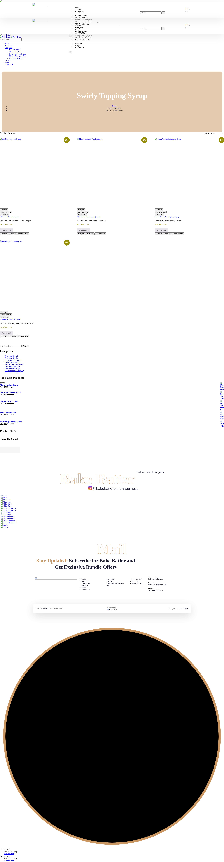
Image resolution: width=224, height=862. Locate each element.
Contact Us (79, 48)
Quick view (4, 214)
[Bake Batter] (5, 35)
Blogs (77, 46)
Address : (151, 577)
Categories (79, 12)
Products (78, 44)
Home (77, 7)
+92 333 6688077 (155, 591)
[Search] (163, 12)
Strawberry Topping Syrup (10, 319)
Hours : (151, 583)
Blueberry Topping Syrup (9, 217)
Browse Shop (9, 854)
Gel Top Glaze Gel (82, 40)
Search (25, 346)
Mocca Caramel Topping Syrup (89, 217)
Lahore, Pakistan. (155, 579)
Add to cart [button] (6, 230)
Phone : (151, 588)
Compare (4, 210)
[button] (141, 9)
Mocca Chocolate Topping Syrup (167, 217)
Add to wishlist (6, 212)
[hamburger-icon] (98, 22)
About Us (78, 10)
